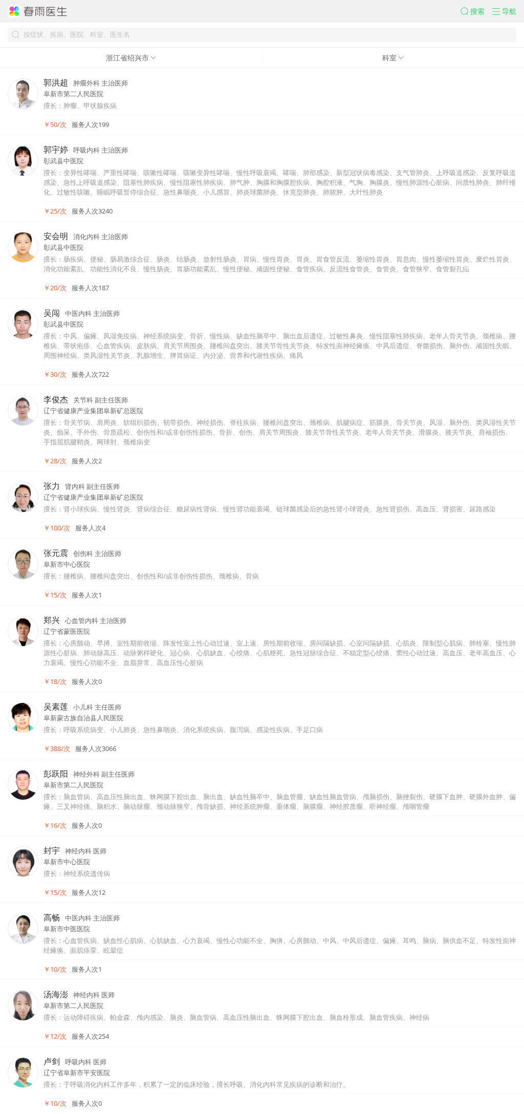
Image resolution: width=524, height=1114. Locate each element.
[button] (476, 11)
